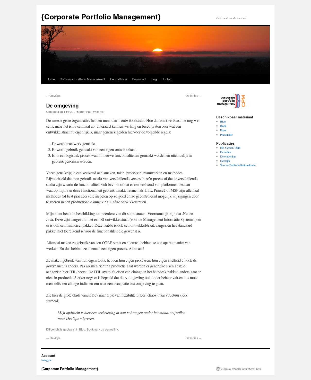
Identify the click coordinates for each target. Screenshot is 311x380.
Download (139, 79)
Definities (194, 95)
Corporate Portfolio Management (82, 79)
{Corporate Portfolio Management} (101, 16)
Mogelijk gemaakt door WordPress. (241, 369)
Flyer (223, 130)
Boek (223, 126)
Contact (167, 79)
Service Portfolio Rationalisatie (238, 165)
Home (51, 79)
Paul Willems (95, 111)
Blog (153, 79)
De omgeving (228, 156)
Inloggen (46, 360)
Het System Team (230, 147)
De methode (118, 79)
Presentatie (226, 134)
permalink (111, 329)
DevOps (53, 95)
